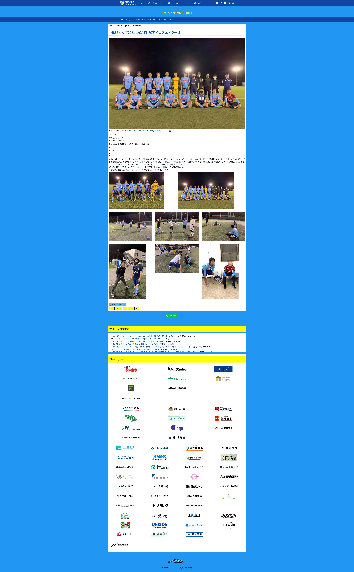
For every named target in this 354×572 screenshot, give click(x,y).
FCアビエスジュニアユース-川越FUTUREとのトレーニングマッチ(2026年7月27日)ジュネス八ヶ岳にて (153, 346)
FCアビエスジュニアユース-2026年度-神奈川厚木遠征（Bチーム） (138, 341)
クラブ (176, 3)
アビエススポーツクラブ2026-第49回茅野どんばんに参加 (139, 338)
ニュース (142, 3)
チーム (155, 3)
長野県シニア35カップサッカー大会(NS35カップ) (144, 130)
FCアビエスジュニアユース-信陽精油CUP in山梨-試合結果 (136, 344)
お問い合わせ (197, 3)
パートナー (186, 3)
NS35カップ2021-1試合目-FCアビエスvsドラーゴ (154, 20)
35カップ (118, 308)
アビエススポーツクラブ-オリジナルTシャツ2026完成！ (139, 349)
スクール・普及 (165, 3)
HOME (121, 20)
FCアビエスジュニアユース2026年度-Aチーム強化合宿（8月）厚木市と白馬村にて (145, 336)
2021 (111, 308)
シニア (133, 20)
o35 (125, 308)
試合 (149, 3)
